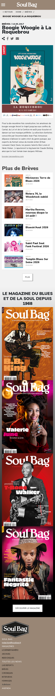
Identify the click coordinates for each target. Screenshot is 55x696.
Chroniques (7, 673)
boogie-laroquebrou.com (13, 156)
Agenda (6, 688)
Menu (4, 5)
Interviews (7, 677)
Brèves (28, 12)
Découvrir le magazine (27, 608)
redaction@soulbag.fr (11, 642)
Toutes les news (12, 661)
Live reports (7, 665)
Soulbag (27, 5)
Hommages (7, 681)
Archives (6, 654)
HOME (18, 12)
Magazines (8, 646)
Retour (8, 12)
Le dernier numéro (10, 650)
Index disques (8, 658)
